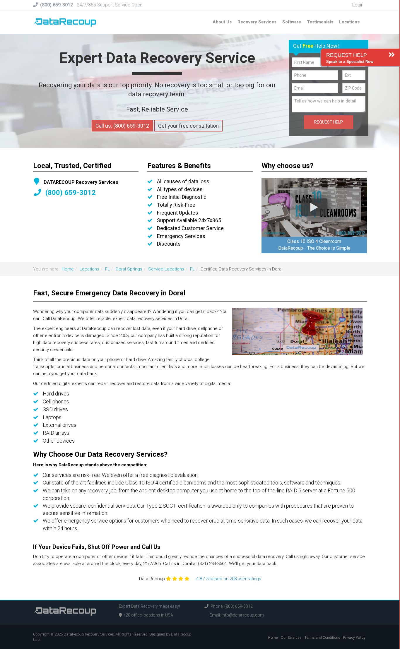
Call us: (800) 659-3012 (122, 126)
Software (291, 22)
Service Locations (166, 269)
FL (107, 269)
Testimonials (320, 22)
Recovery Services (256, 22)
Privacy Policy (354, 638)
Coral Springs (129, 269)
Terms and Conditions (322, 638)
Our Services (291, 638)
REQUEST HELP (328, 122)
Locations (349, 22)
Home (68, 269)
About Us (222, 22)
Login (357, 5)
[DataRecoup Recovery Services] (65, 22)
